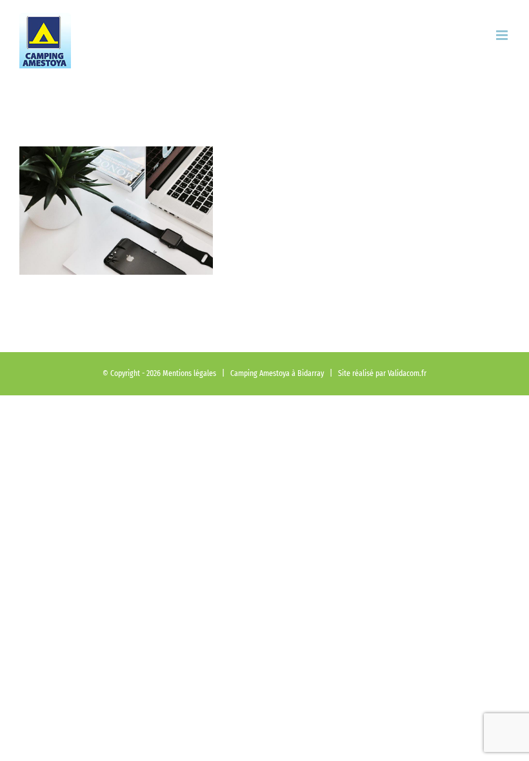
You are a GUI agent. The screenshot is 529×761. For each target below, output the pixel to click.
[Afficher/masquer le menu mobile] (503, 35)
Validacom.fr (407, 373)
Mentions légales (189, 373)
